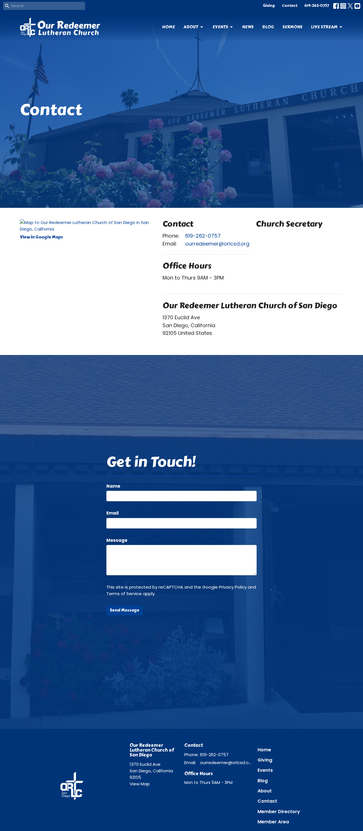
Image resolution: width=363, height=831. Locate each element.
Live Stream (324, 27)
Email (112, 513)
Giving (269, 6)
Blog (268, 27)
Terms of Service (124, 594)
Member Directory (279, 811)
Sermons (292, 27)
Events (220, 27)
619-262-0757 (316, 6)
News (248, 27)
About (190, 27)
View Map (140, 784)
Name (113, 486)
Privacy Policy (233, 587)
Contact (289, 6)
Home (168, 27)
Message (116, 540)
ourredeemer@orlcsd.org (217, 243)
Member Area (273, 822)
